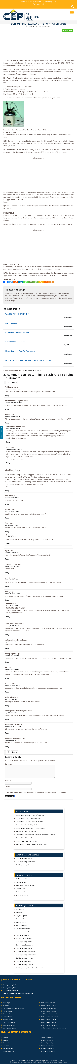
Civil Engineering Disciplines (25, 862)
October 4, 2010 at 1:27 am (12, 566)
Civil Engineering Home (24, 858)
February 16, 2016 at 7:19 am (12, 740)
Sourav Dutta (20, 889)
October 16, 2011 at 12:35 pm (12, 685)
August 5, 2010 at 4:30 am (12, 552)
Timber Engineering (47, 1037)
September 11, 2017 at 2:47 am (14, 449)
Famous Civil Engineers (24, 938)
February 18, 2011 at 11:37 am (13, 625)
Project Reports (21, 916)
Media (38, 1060)
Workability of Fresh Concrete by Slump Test (31, 844)
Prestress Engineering (48, 1051)
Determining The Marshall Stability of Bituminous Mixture (35, 835)
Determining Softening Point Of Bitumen (30, 815)
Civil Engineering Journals (10, 990)
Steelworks (6, 1043)
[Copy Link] (41, 282)
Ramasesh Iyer (21, 882)
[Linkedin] (20, 282)
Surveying (6, 1040)
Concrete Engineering (47, 1046)
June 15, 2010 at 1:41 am (11, 525)
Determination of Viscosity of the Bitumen (30, 828)
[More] (51, 282)
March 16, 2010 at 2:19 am (12, 511)
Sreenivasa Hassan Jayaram (25, 885)
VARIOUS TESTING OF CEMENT (17, 314)
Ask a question (1, 432)
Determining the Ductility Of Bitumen (28, 825)
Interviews (19, 912)
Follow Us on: (38, 4)
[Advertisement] (38, 46)
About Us (14, 1060)
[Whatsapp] (25, 282)
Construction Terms (23, 929)
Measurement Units (23, 932)
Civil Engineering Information (25, 951)
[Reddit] (15, 282)
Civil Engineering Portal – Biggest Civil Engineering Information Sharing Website (45, 1062)
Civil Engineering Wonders (25, 964)
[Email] (30, 282)
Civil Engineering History (24, 865)
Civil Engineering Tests (43, 26)
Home (29, 26)
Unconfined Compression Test (17, 332)
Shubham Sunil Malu (22, 879)
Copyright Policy (23, 1060)
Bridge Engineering (47, 1040)
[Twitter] (10, 282)
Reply (7, 395)
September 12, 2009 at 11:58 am (13, 402)
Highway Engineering (47, 1048)
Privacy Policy (44, 1060)
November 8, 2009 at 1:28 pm (12, 416)
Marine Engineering (47, 1043)
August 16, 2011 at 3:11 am (12, 642)
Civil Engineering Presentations (26, 955)
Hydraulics (6, 1046)
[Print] (46, 282)
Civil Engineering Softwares (11, 985)
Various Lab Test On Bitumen (26, 831)
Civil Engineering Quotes (24, 958)
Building (5, 1037)
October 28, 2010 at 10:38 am (12, 580)
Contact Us (61, 1060)
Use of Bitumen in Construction (26, 841)
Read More (68, 317)
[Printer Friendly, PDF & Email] (67, 30)
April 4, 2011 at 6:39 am (12, 605)
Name (8, 781)
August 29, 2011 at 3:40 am (12, 669)
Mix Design (20, 909)
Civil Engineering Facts (23, 935)
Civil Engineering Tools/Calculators (13, 1008)
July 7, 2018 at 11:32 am (12, 537)
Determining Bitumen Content (26, 838)
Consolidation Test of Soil (15, 342)
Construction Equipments (24, 945)
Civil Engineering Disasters (25, 948)
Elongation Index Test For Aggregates (20, 351)
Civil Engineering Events (24, 942)
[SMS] (35, 282)
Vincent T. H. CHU (22, 895)
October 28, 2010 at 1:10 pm (12, 593)
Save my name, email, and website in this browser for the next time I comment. (36, 793)
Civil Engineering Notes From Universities (30, 968)
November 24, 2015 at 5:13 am (13, 726)
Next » (14, 383)
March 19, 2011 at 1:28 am (13, 428)
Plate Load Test (11, 323)
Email (7, 787)
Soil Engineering (8, 1048)
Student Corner (21, 922)
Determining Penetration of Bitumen (28, 818)
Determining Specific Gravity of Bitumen (29, 822)
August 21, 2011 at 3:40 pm (12, 655)
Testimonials (53, 1060)
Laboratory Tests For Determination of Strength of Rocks (28, 360)
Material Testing (21, 925)
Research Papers (22, 919)
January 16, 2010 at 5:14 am (12, 497)
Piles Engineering (8, 1051)
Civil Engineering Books (10, 988)
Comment (9, 764)
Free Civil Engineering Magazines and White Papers (18, 993)
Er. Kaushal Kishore (22, 892)
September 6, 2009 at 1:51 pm (13, 389)
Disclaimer (32, 1060)
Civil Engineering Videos (24, 961)
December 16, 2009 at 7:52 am (13, 472)
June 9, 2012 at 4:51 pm (11, 699)
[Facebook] (5, 282)
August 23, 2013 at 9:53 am (12, 712)
